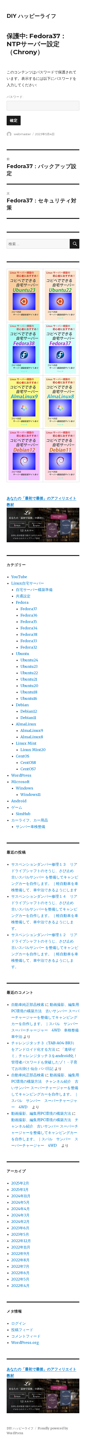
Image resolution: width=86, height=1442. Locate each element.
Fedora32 (28, 647)
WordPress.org (25, 1342)
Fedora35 (28, 621)
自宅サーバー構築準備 (34, 589)
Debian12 (28, 711)
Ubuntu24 (29, 660)
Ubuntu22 (29, 673)
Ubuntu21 (28, 679)
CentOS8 (28, 762)
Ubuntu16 (28, 698)
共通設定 (23, 596)
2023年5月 (20, 1234)
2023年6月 (20, 1228)
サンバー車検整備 (30, 826)
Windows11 (30, 794)
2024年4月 (20, 1208)
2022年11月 (20, 1247)
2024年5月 (20, 1202)
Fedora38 (28, 634)
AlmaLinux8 (31, 737)
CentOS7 (28, 769)
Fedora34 (28, 628)
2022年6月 (20, 1272)
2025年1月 (20, 1189)
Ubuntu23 (29, 666)
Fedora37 (28, 609)
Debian (22, 705)
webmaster (22, 134)
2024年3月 (20, 1215)
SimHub (23, 813)
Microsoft (20, 781)
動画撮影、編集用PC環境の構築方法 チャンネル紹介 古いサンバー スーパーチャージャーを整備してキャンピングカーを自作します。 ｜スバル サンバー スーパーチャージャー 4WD (44, 1132)
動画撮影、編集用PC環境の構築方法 (41, 1113)
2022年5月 (20, 1279)
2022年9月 (20, 1253)
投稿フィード (22, 1329)
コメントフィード (26, 1336)
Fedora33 (28, 641)
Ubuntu (22, 653)
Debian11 (28, 717)
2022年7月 (20, 1266)
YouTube (19, 577)
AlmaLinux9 (31, 730)
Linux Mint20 (33, 749)
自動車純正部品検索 (27, 1004)
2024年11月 (21, 1196)
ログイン (18, 1323)
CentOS (22, 756)
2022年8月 (20, 1260)
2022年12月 (21, 1240)
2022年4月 (20, 1285)
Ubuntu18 (28, 692)
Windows (24, 788)
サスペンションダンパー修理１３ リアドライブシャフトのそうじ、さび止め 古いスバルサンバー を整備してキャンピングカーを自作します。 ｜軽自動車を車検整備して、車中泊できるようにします (44, 877)
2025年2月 (20, 1183)
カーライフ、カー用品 (29, 820)
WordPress (21, 775)
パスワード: (15, 97)
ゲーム (16, 807)
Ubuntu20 (29, 685)
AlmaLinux (26, 724)
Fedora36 (28, 615)
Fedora (22, 602)
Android (18, 801)
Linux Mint (26, 743)
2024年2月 (20, 1221)
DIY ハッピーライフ (31, 16)
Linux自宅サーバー (27, 583)
